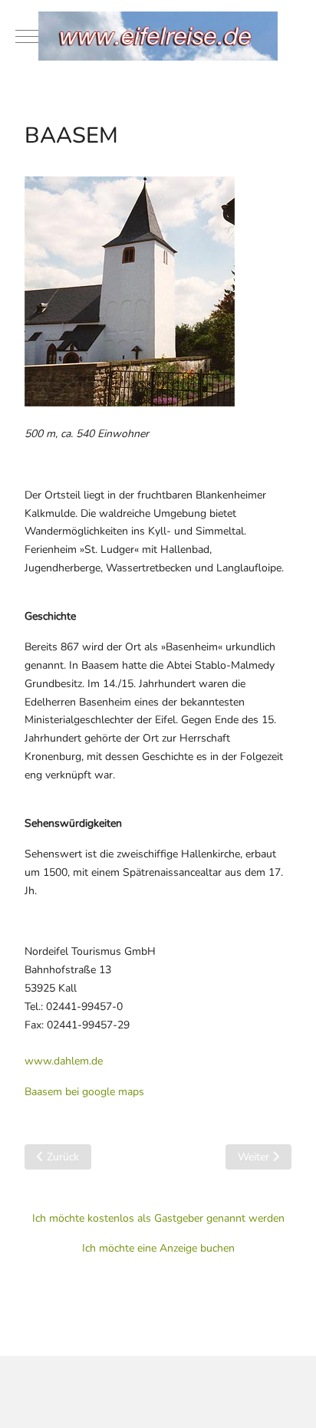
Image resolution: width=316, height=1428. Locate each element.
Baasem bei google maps (84, 1091)
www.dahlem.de (64, 1061)
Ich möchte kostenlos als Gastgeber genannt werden (158, 1218)
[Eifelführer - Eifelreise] (158, 36)
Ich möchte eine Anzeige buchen (158, 1248)
